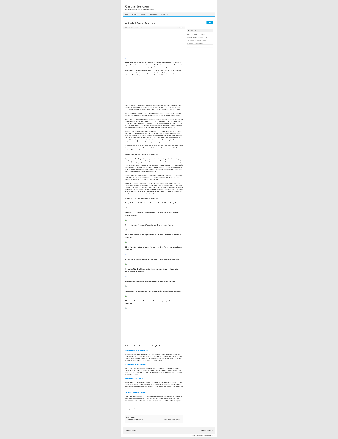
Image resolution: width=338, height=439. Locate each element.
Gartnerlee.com (137, 6)
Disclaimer (143, 14)
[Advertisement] (154, 43)
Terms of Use (164, 14)
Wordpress (212, 435)
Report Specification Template (173, 419)
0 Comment (180, 27)
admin (128, 27)
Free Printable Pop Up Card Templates (196, 40)
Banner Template (142, 409)
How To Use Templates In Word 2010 (136, 392)
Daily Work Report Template (134, 419)
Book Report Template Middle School (196, 34)
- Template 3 (134, 409)
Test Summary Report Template (195, 43)
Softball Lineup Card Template (134, 378)
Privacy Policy (154, 14)
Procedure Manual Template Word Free (197, 37)
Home (126, 14)
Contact (134, 14)
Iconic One (195, 435)
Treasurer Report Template (194, 45)
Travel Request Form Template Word (136, 364)
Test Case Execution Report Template (136, 350)
